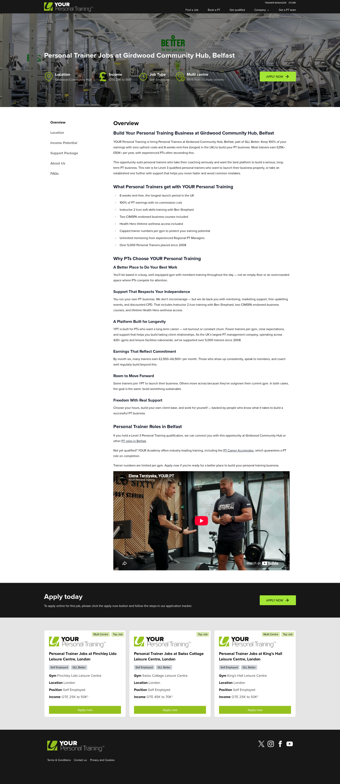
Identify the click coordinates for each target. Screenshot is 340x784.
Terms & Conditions (59, 760)
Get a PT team (287, 10)
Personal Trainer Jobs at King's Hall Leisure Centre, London (250, 656)
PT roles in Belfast (133, 441)
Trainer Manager (275, 2)
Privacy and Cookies (102, 760)
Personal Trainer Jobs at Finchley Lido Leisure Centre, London (82, 656)
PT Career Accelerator (238, 450)
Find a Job (192, 10)
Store (292, 2)
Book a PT (214, 10)
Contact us (80, 760)
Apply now (85, 710)
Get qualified (237, 10)
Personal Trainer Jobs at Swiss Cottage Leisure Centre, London (169, 656)
